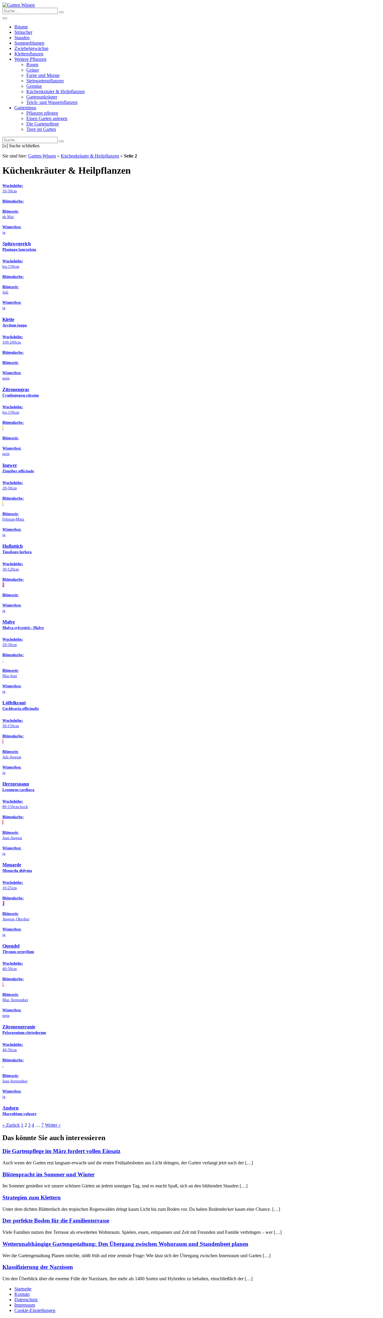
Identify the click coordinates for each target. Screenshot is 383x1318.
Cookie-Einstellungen (34, 1310)
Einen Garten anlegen (46, 118)
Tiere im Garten (41, 129)
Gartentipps (25, 107)
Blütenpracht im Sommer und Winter (48, 1174)
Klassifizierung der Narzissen (37, 1267)
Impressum (24, 1305)
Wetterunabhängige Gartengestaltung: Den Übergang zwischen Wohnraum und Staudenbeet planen (125, 1244)
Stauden (22, 37)
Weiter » (53, 1125)
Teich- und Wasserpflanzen (51, 102)
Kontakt (22, 1294)
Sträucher (23, 32)
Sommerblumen (29, 43)
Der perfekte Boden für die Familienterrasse (55, 1220)
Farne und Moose (43, 75)
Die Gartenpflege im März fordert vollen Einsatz (61, 1151)
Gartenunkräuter (41, 96)
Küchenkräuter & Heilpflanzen (55, 91)
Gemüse (34, 86)
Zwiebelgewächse (31, 48)
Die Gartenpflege (42, 123)
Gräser (32, 69)
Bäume (21, 26)
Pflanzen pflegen (42, 113)
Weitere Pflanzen (30, 59)
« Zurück (11, 1125)
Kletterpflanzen (28, 53)
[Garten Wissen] (18, 4)
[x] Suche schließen (20, 145)
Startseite (22, 1288)
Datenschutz (26, 1299)
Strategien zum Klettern (31, 1197)
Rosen (32, 64)
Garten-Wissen (42, 155)
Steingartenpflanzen (45, 80)
